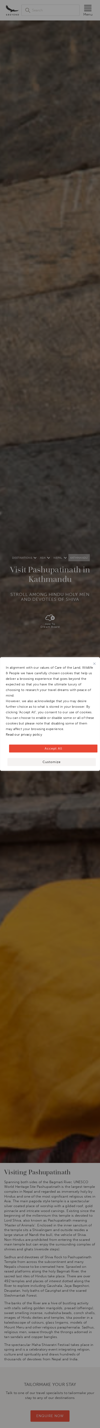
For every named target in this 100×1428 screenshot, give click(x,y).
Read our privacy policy (24, 735)
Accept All (53, 749)
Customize (52, 762)
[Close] (94, 664)
